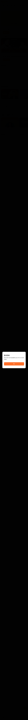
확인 (14, 363)
